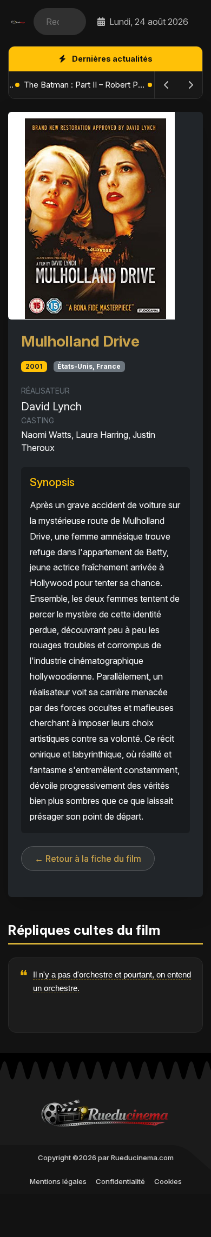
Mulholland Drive (80, 341)
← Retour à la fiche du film (88, 858)
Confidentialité (120, 1181)
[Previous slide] (167, 84)
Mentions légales (58, 1181)
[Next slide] (190, 84)
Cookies (168, 1181)
